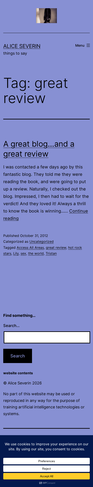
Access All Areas (30, 247)
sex (23, 253)
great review (56, 247)
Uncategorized (41, 241)
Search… (11, 325)
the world (36, 253)
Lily (16, 253)
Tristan (51, 253)
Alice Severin (21, 46)
